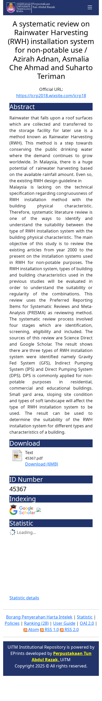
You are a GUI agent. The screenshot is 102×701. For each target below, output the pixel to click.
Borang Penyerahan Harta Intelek (39, 617)
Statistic (85, 617)
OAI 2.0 (87, 623)
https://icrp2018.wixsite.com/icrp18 (51, 95)
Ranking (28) (36, 623)
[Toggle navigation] (90, 7)
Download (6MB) (41, 464)
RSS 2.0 (71, 629)
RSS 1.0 (51, 629)
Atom (33, 629)
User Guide (64, 623)
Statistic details (24, 598)
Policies (12, 623)
